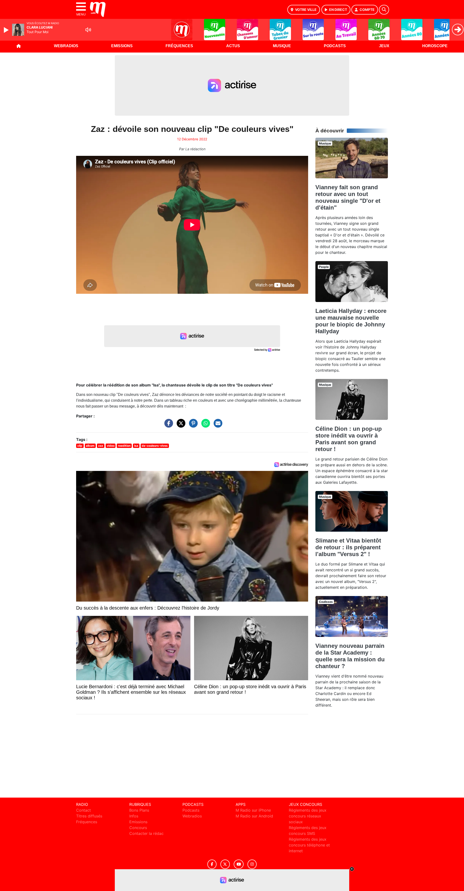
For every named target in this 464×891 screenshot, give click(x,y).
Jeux (384, 46)
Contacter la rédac (146, 833)
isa (136, 445)
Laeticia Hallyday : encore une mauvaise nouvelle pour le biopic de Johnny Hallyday (350, 321)
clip (79, 445)
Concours (138, 827)
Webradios (66, 46)
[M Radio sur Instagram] (252, 864)
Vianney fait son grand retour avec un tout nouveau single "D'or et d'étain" (347, 197)
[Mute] (88, 29)
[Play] (7, 30)
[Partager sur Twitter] (179, 425)
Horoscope (435, 46)
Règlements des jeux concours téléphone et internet (309, 845)
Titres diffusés (89, 816)
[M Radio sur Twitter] (225, 864)
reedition (124, 445)
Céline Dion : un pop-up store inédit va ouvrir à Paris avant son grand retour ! (348, 438)
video (111, 445)
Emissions (122, 46)
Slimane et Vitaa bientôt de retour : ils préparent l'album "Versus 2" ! (348, 547)
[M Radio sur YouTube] (239, 864)
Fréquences (179, 46)
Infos (133, 816)
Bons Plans (139, 810)
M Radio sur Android (254, 816)
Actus (233, 46)
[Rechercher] (384, 10)
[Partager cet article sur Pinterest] (192, 425)
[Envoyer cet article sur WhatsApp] (204, 425)
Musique (282, 46)
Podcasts (335, 46)
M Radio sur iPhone (253, 810)
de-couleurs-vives (155, 445)
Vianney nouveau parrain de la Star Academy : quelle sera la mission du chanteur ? (350, 655)
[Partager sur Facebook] (167, 425)
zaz (100, 445)
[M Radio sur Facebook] (212, 864)
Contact (83, 810)
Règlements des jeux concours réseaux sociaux (307, 816)
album (90, 445)
